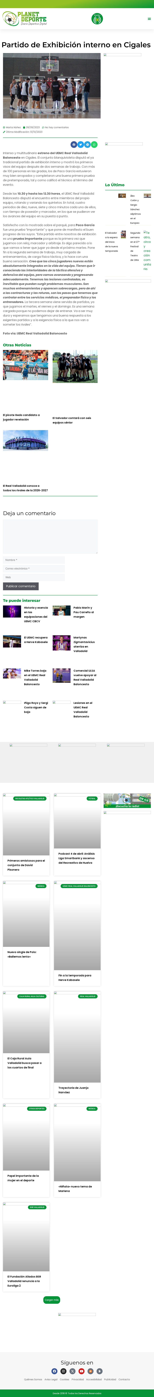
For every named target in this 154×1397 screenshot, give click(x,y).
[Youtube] (82, 1371)
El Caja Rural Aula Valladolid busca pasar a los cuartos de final (25, 1063)
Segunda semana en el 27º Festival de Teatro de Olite (135, 246)
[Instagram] (63, 1371)
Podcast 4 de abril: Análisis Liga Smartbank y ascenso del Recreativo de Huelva (77, 858)
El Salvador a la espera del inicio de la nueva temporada (111, 241)
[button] (149, 18)
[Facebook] (54, 1371)
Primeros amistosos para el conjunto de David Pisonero (26, 865)
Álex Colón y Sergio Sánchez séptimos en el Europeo (135, 209)
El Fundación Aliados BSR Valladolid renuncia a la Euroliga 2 (24, 1281)
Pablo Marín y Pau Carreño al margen (84, 612)
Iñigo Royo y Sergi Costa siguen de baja (36, 707)
